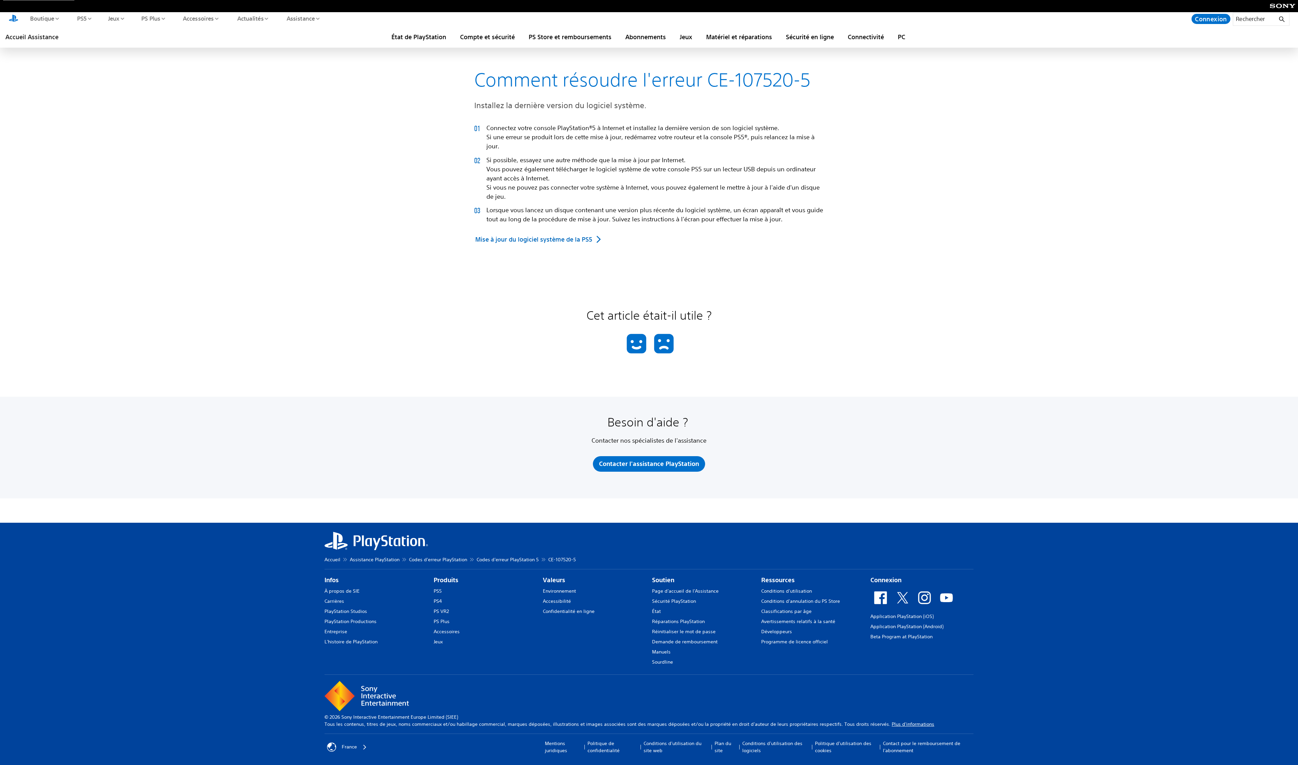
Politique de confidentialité (603, 747)
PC (901, 37)
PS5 (82, 18)
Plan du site (723, 747)
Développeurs (776, 631)
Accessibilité (557, 601)
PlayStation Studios (345, 611)
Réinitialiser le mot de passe (684, 631)
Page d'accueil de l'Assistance (685, 591)
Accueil (332, 560)
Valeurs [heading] (554, 580)
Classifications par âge (786, 611)
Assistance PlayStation (375, 560)
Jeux (113, 18)
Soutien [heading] (663, 580)
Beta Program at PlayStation (901, 637)
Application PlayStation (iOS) (902, 616)
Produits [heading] (446, 580)
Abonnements (645, 37)
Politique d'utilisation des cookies (843, 747)
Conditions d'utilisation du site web (672, 747)
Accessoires (198, 18)
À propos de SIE (342, 591)
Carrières (334, 601)
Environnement (559, 591)
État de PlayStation (418, 37)
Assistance (300, 18)
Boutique (42, 18)
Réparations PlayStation (678, 621)
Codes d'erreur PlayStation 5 (508, 560)
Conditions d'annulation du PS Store (800, 601)
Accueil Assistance (31, 37)
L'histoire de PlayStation (351, 642)
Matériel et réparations (739, 37)
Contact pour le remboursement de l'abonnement (921, 747)
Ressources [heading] (778, 580)
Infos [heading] (331, 580)
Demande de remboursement (685, 642)
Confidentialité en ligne (569, 611)
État (656, 611)
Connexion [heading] (886, 580)
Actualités (250, 18)
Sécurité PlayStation (674, 601)
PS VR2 (441, 611)
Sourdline (662, 662)
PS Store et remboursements (570, 37)
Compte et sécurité (487, 37)
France (349, 746)
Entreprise (335, 631)
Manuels (661, 652)
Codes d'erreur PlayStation (438, 560)
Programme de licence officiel (794, 642)
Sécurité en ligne (810, 37)
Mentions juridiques (556, 747)
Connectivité (866, 37)
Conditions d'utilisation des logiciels (772, 747)
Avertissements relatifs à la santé (798, 621)
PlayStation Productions (350, 621)
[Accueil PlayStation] (13, 19)
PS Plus (150, 18)
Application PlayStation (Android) (906, 626)
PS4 (438, 601)
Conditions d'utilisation (786, 591)
